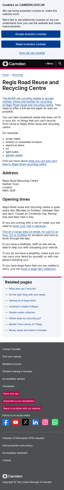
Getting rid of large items (22, 300)
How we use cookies (32, 53)
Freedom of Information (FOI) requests (23, 438)
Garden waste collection (22, 312)
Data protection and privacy (17, 445)
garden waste (14, 155)
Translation (8, 386)
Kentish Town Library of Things (25, 324)
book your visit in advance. (29, 226)
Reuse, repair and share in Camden (28, 330)
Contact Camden (11, 349)
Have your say (11, 393)
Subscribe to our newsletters (18, 401)
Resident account (11, 364)
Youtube (15, 422)
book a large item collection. (38, 268)
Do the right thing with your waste (27, 294)
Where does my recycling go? (25, 318)
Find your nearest (11, 356)
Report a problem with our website (21, 408)
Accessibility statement (15, 452)
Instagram (45, 422)
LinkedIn (35, 422)
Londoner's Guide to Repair (23, 306)
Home (5, 74)
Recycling (17, 74)
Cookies (6, 460)
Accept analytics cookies (30, 34)
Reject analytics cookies (31, 44)
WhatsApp (55, 422)
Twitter (25, 422)
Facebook (5, 422)
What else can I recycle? (22, 288)
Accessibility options (13, 378)
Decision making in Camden (17, 371)
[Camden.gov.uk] (13, 63)
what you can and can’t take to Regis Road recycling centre (29, 162)
